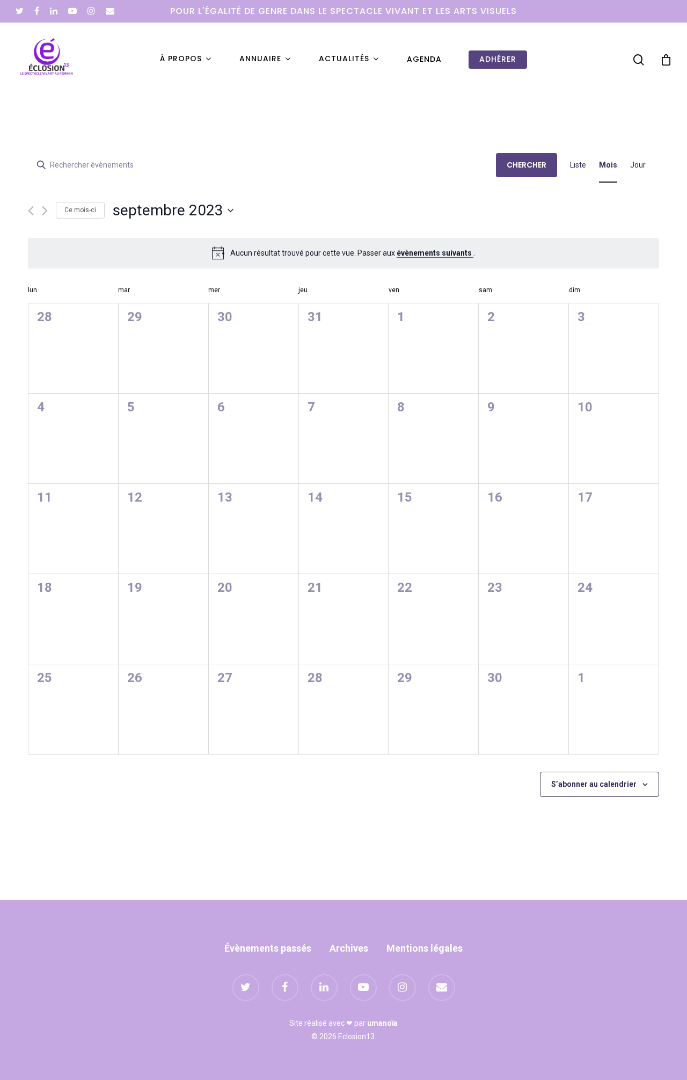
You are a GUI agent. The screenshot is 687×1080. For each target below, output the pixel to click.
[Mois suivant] (45, 211)
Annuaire (260, 59)
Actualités (344, 59)
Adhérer (497, 59)
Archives (349, 948)
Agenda (424, 59)
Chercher (526, 165)
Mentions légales (424, 948)
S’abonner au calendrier (594, 784)
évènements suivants (435, 253)
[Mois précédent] (31, 211)
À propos (181, 59)
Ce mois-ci (80, 210)
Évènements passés (267, 948)
